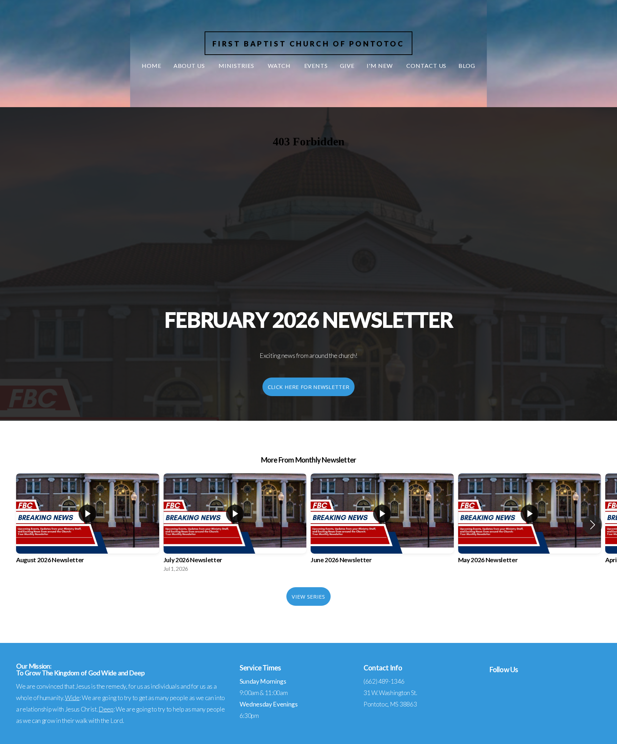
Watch (280, 65)
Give (347, 65)
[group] (87, 524)
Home (151, 65)
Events (316, 65)
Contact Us (426, 65)
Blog (466, 65)
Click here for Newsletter (309, 386)
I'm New (380, 65)
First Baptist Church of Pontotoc (308, 43)
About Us (190, 65)
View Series (308, 596)
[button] (592, 525)
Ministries (237, 65)
